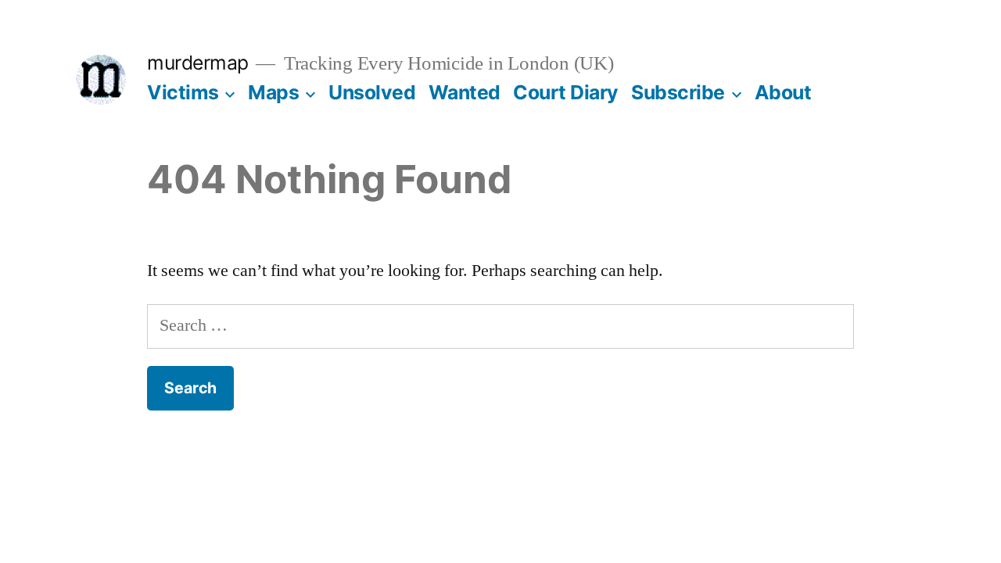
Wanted (464, 92)
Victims (183, 92)
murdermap (198, 62)
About (783, 92)
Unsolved (371, 92)
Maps (273, 92)
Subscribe (678, 92)
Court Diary (566, 92)
